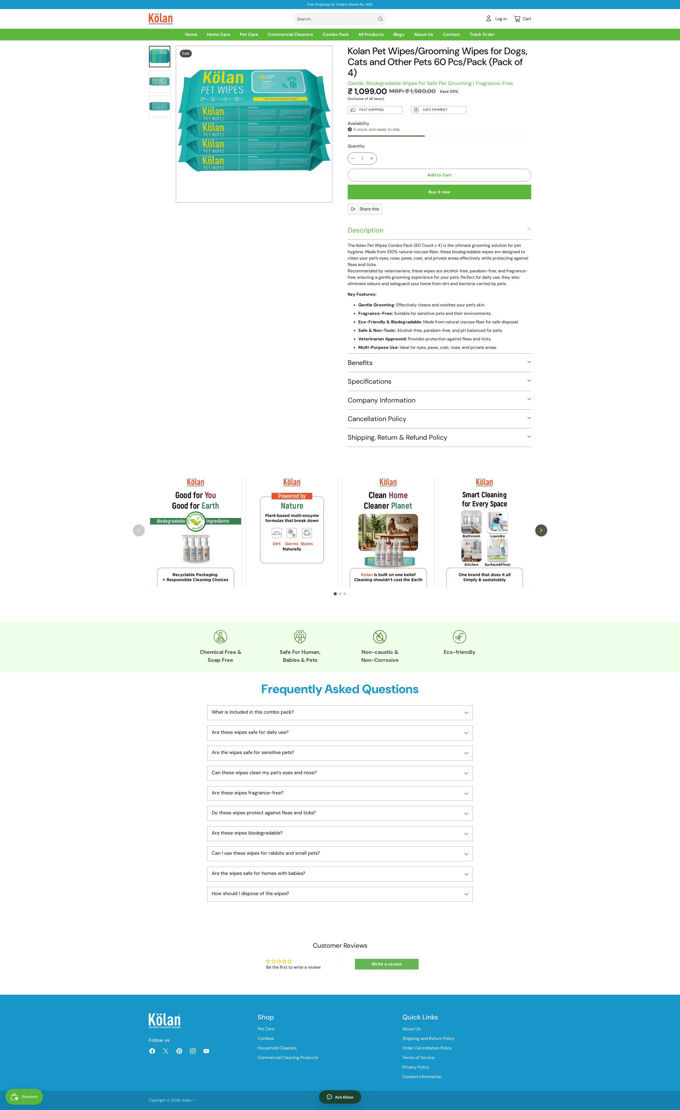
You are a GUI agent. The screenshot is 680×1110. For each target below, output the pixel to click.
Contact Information (421, 1076)
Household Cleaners (277, 1048)
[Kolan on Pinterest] (178, 1052)
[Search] (380, 18)
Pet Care (266, 1029)
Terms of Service (418, 1057)
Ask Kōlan (344, 1097)
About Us (411, 1029)
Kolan (186, 1100)
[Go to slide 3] (344, 593)
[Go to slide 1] (335, 593)
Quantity (356, 146)
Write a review (387, 964)
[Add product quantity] (372, 158)
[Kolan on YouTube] (205, 1052)
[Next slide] (541, 530)
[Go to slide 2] (340, 593)
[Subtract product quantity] (353, 158)
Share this (369, 209)
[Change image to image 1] (159, 56)
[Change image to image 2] (159, 81)
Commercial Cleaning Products (288, 1057)
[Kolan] (161, 18)
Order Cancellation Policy (427, 1048)
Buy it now (439, 192)
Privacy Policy (416, 1067)
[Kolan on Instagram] (192, 1052)
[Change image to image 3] (159, 106)
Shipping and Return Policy (428, 1038)
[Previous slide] (139, 530)
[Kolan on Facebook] (151, 1052)
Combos (266, 1038)
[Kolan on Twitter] (165, 1052)
